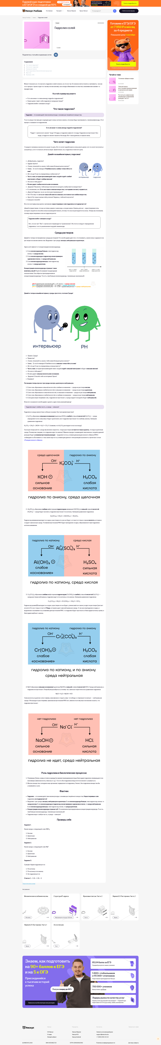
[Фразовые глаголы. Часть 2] (95, 920)
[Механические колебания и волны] (36, 920)
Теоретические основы (28, 883)
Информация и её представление (63, 917)
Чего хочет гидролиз (32, 67)
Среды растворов (31, 69)
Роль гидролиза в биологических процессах (39, 71)
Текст (56, 946)
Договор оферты (133, 1043)
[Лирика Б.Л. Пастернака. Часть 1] (36, 948)
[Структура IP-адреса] (66, 920)
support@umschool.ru (102, 1034)
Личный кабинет (52, 1037)
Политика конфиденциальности (105, 1043)
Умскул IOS (75, 1034)
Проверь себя (30, 75)
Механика (28, 917)
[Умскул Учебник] (80, 3)
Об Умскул (50, 1032)
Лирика (115, 917)
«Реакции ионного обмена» (33, 440)
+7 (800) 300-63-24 (102, 1037)
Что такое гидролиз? (32, 65)
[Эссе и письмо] (66, 948)
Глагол (86, 917)
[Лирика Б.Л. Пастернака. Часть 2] (125, 920)
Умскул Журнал (76, 1032)
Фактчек (28, 73)
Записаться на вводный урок (104, 1032)
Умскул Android (76, 1037)
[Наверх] (158, 1039)
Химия (57, 23)
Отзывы (49, 1034)
